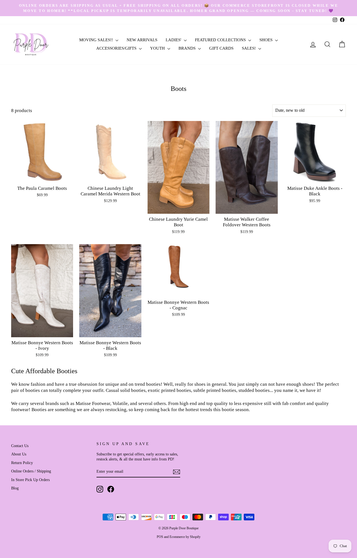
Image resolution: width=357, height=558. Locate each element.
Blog (15, 488)
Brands (187, 48)
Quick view (42, 176)
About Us (18, 454)
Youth (158, 48)
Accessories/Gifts (117, 48)
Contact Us (19, 445)
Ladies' (174, 40)
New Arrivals (142, 40)
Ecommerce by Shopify (185, 537)
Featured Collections (221, 40)
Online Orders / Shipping (31, 471)
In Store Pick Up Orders (30, 479)
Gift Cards (221, 48)
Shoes (266, 40)
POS (160, 537)
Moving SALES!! (96, 40)
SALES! (249, 48)
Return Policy (22, 462)
